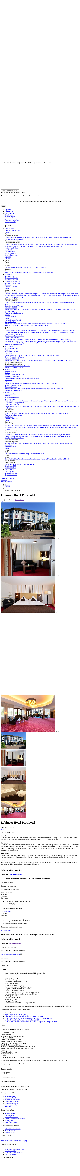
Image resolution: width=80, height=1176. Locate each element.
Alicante (37, 454)
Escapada (8, 487)
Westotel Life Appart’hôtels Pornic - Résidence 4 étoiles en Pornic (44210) (28, 1018)
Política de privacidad (11, 1154)
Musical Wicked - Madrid (58, 341)
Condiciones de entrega (12, 1101)
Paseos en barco (59, 237)
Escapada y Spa (37, 294)
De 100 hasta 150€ (50, 443)
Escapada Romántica (11, 294)
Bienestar (7, 369)
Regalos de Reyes (40, 436)
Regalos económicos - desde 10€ (45, 244)
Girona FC (26, 332)
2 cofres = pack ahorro (12, 248)
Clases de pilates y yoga (56, 388)
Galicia (7, 459)
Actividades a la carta (11, 1117)
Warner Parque (22, 323)
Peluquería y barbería (29, 388)
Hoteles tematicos (32, 309)
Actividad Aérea (10, 397)
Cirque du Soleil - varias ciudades (19, 341)
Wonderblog (8, 1107)
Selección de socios (11, 1122)
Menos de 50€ (29, 443)
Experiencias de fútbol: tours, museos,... (41, 237)
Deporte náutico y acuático (13, 413)
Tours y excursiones (69, 343)
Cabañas (40, 309)
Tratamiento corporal (21, 378)
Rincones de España (62, 302)
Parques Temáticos (10, 320)
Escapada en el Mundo (25, 302)
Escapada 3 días (50, 295)
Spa (6, 380)
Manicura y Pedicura (16, 388)
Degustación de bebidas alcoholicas (62, 360)
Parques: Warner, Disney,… (26, 244)
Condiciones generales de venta (14, 1149)
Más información (6, 911)
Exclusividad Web (10, 251)
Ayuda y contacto (10, 222)
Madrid (7, 454)
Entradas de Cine (57, 246)
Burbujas (13, 309)
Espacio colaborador (11, 1132)
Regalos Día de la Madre (16, 438)
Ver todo (17, 230)
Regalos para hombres (24, 425)
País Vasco (18, 459)
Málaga (27, 454)
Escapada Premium (18, 295)
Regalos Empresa (10, 217)
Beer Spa (54, 383)
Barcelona (12, 454)
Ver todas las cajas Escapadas (14, 313)
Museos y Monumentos (38, 343)
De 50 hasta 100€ (39, 443)
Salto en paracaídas (16, 401)
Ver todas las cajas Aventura (13, 415)
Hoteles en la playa (23, 237)
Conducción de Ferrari (17, 406)
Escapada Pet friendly (17, 297)
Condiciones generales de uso (14, 1152)
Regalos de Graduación (22, 434)
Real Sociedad (18, 332)
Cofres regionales (36, 246)
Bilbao (42, 454)
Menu (3, 206)
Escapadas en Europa (23, 272)
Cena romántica (40, 355)
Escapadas (8, 285)
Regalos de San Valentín (53, 436)
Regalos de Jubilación (11, 278)
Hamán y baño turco (16, 383)
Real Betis (68, 330)
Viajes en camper (47, 272)
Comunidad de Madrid (62, 459)
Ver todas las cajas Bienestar (13, 390)
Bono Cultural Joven (11, 255)
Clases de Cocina (25, 366)
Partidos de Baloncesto (15, 334)
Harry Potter (49, 323)
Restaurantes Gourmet (17, 355)
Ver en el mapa (19, 500)
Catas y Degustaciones (12, 357)
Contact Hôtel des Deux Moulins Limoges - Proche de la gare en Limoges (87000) (31, 1022)
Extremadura (26, 459)
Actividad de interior (43, 413)
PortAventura (41, 323)
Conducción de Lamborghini (33, 406)
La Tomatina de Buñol (27, 464)
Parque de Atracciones (60, 323)
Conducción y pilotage (12, 403)
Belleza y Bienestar (11, 385)
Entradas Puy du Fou (11, 237)
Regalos (7, 485)
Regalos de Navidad (29, 436)
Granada (32, 454)
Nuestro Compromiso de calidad (15, 1118)
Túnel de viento (72, 401)
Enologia (13, 360)
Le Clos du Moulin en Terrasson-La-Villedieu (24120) (22, 1020)
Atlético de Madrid (59, 330)
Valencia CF (10, 332)
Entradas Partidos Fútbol (12, 330)
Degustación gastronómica (43, 360)
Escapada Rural (65, 294)
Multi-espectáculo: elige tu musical (20, 343)
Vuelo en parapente (50, 401)
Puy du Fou (14, 323)
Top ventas (8, 210)
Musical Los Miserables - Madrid (40, 341)
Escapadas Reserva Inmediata (51, 294)
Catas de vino (20, 360)
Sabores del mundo (30, 355)
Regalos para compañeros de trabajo (52, 427)
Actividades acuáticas (39, 267)
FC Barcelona (49, 330)
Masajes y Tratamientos (12, 374)
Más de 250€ (69, 443)
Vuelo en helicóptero (28, 401)
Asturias (37, 459)
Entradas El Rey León (17, 239)
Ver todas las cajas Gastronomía (14, 367)
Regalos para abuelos (34, 427)
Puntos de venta (9, 1115)
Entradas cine (49, 343)
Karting (59, 406)
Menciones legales (10, 1151)
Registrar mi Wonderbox (12, 1099)
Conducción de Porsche (49, 406)
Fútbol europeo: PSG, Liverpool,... (49, 332)
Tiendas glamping (21, 309)
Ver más (7, 1013)
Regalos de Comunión (16, 436)
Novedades (8, 250)
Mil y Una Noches (29, 295)
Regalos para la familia (62, 244)
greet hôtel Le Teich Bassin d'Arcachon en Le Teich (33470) (24, 1016)
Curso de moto (65, 406)
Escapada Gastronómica (25, 294)
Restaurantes (8, 352)
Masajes (12, 378)
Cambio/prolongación (11, 1103)
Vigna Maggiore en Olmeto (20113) (16, 1015)
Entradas (7, 315)
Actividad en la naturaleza (29, 413)
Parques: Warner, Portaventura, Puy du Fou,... (19, 267)
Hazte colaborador (10, 1130)
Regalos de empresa (11, 473)
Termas (33, 383)
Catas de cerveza (29, 360)
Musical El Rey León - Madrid (19, 339)
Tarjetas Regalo (9, 469)
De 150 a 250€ (60, 443)
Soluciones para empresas (12, 1129)
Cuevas (12, 311)
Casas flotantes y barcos (50, 309)
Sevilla (17, 454)
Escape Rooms (58, 343)
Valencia (22, 454)
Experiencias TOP (10, 253)
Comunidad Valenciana (47, 459)
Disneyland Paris (32, 323)
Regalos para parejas (11, 425)
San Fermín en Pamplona (12, 464)
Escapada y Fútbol (61, 295)
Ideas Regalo (9, 211)
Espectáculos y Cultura (12, 336)
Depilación (39, 388)
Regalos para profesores (51, 425)
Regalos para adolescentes (20, 427)
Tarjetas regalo (9, 213)
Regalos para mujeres (37, 425)
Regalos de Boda (10, 274)
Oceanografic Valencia (18, 325)
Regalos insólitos (26, 246)
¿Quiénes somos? (10, 1113)
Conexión (4, 480)
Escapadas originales (11, 244)
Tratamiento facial (33, 378)
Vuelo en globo (39, 401)
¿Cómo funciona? (10, 1098)
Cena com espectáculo (52, 355)
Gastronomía (9, 346)
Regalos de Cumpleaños (12, 281)
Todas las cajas (9, 228)
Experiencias (9, 215)
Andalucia (12, 459)
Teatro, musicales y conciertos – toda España (43, 339)
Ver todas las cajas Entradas (13, 345)
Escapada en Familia (50, 302)
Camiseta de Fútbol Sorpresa (28, 330)
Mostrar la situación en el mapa (10, 954)
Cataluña (32, 459)
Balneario (28, 383)
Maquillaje (46, 388)
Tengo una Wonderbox (12, 220)
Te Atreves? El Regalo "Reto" (59, 413)
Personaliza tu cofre (11, 1105)
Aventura (7, 392)
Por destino (8, 445)
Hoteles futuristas (63, 309)
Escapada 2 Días (40, 295)
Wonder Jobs (9, 1120)
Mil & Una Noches (15, 246)
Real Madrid (41, 330)
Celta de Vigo (34, 332)
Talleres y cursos (47, 246)
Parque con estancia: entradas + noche (36, 325)
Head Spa (48, 383)
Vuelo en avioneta (61, 401)
